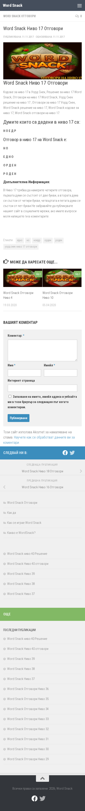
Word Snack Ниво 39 (21, 574)
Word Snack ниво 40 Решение (27, 554)
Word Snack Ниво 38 (21, 584)
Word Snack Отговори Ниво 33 (28, 719)
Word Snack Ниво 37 (21, 594)
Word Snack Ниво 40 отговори (27, 564)
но (28, 240)
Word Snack (12, 5)
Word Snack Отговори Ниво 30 (28, 749)
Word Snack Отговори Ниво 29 (28, 759)
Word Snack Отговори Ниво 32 (28, 729)
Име (11, 365)
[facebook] (65, 452)
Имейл (49, 365)
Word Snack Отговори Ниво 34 (28, 709)
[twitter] (72, 452)
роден (58, 240)
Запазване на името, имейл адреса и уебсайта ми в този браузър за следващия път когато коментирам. (42, 402)
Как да (11, 513)
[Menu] (79, 5)
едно (19, 240)
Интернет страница (21, 380)
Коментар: (16, 335)
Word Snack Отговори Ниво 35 (28, 699)
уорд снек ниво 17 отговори (21, 246)
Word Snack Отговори (19, 16)
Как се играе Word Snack (24, 523)
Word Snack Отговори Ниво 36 (28, 689)
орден (47, 240)
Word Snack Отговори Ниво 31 (28, 739)
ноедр (37, 240)
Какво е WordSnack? (21, 533)
